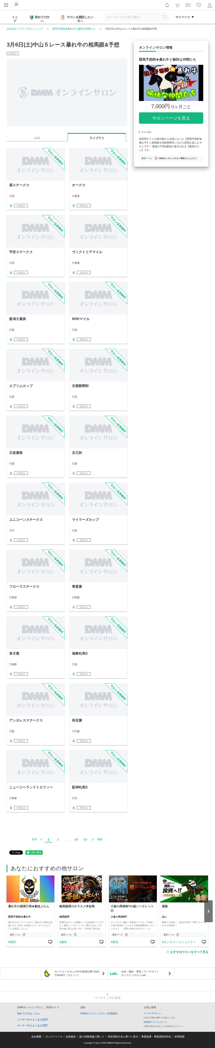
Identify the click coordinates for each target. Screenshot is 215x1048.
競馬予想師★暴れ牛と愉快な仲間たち (73, 28)
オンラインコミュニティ (180, 942)
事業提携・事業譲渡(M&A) (156, 1036)
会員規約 (71, 1036)
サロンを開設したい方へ (80, 19)
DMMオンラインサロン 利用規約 (98, 1013)
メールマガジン (152, 1013)
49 (76, 839)
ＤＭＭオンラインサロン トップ (25, 28)
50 (85, 839)
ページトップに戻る (107, 997)
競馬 (13, 942)
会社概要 (36, 1036)
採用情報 (179, 1036)
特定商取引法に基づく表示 (123, 1036)
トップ (15, 19)
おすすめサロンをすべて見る (189, 952)
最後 (99, 839)
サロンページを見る (171, 118)
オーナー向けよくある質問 (32, 1025)
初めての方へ (42, 19)
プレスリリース (53, 1036)
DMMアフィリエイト (155, 1022)
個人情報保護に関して (91, 1036)
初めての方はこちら (28, 1013)
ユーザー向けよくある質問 (32, 1019)
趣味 (64, 942)
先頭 (34, 839)
